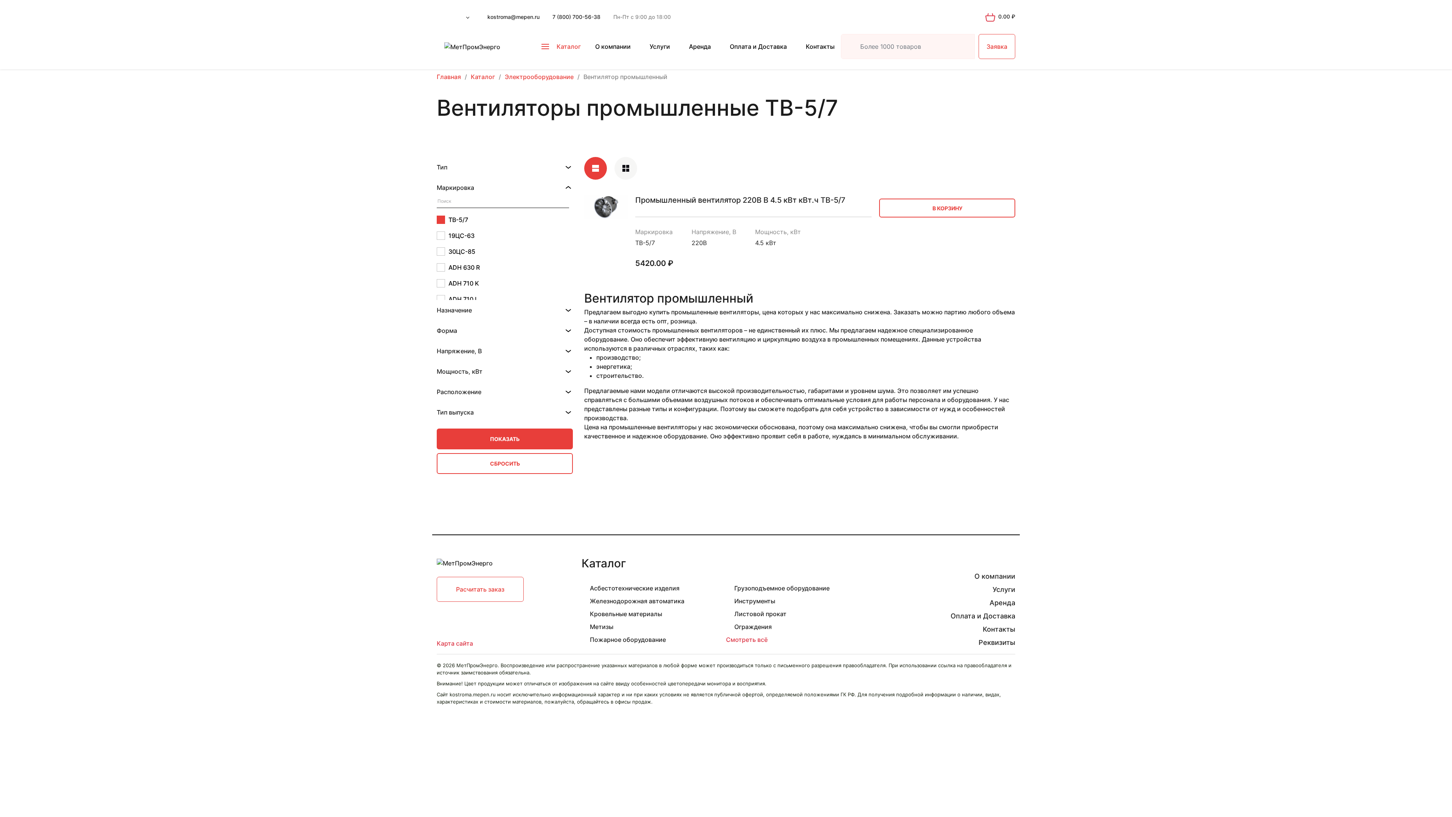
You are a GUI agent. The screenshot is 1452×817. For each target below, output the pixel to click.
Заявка (997, 46)
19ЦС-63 (461, 235)
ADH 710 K (463, 283)
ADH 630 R (464, 267)
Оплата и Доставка (758, 46)
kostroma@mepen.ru (513, 17)
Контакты (820, 46)
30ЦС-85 (461, 251)
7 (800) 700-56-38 (576, 17)
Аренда (700, 46)
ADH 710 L (463, 299)
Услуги (660, 46)
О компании (613, 46)
